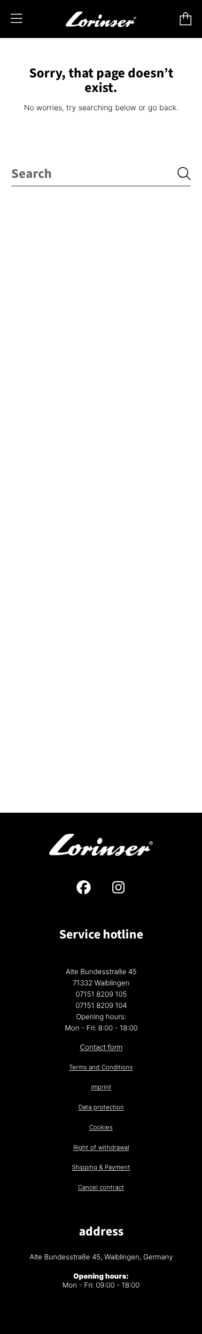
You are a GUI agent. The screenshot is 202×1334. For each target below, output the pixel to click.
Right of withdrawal (101, 1147)
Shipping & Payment (101, 1167)
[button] (16, 18)
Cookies (101, 1127)
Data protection (101, 1107)
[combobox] (101, 173)
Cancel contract (101, 1187)
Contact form (101, 1047)
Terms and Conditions (101, 1067)
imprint (101, 1086)
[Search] (184, 173)
